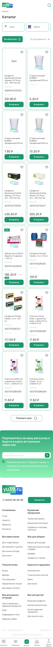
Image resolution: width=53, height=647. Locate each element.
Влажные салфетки (37, 600)
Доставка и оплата (11, 588)
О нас (4, 516)
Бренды (5, 575)
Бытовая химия (10, 536)
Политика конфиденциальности (26, 634)
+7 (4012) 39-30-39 (12, 500)
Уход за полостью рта (38, 575)
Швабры (31, 553)
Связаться (39, 500)
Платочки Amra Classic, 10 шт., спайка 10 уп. (37, 381)
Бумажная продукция (34, 511)
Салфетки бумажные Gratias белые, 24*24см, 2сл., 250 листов (38, 194)
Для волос (32, 583)
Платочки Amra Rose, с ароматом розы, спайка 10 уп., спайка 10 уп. (39, 319)
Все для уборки (36, 536)
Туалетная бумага (36, 518)
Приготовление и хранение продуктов (11, 604)
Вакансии (6, 524)
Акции (5, 570)
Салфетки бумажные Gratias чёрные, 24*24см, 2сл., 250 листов (13, 79)
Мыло (30, 579)
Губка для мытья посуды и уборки (39, 547)
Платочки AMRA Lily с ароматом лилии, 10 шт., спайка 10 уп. (14, 381)
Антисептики (34, 570)
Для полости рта (35, 616)
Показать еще (24, 418)
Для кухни (6, 555)
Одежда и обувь (9, 619)
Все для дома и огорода (10, 596)
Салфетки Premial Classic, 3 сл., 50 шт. (39, 254)
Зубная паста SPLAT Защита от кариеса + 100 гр (14, 256)
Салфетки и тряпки (36, 558)
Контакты (6, 529)
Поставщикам (8, 579)
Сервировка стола (11, 614)
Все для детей (36, 594)
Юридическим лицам (12, 583)
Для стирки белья (10, 542)
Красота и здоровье (39, 564)
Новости (6, 520)
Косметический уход (37, 605)
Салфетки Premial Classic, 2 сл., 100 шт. (13, 318)
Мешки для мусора (36, 542)
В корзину (14, 104)
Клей (4, 610)
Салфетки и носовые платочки (37, 528)
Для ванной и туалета (12, 546)
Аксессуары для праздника (35, 610)
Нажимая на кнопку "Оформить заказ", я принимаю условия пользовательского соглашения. (28, 466)
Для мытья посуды (10, 551)
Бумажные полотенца (38, 523)
